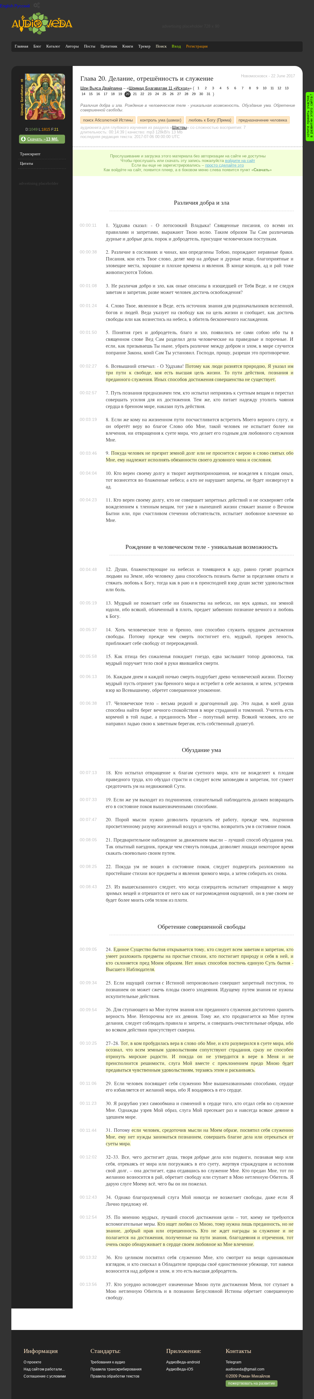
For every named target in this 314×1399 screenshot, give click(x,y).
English (6, 6)
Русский (22, 6)
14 (83, 94)
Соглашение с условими (45, 1376)
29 (194, 94)
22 (142, 94)
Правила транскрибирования (116, 1369)
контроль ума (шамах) (160, 120)
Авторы (72, 46)
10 (264, 88)
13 (287, 88)
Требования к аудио (107, 1362)
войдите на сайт (240, 160)
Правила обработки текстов (114, 1376)
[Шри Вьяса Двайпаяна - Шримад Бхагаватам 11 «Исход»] (42, 118)
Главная (21, 46)
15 (91, 94)
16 (98, 94)
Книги (127, 46)
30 (201, 94)
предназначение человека (263, 120)
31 (208, 94)
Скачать (43, 139)
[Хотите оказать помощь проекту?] (310, 116)
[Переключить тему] (36, 5)
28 (186, 94)
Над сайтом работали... (44, 1369)
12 (279, 88)
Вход (176, 46)
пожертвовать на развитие (251, 1383)
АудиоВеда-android (183, 1362)
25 (164, 94)
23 (149, 94)
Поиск (161, 46)
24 (157, 94)
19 (120, 94)
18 (113, 94)
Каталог (53, 46)
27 (179, 94)
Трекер (144, 46)
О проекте (32, 1362)
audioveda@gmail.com (245, 1369)
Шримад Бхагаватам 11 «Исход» (159, 88)
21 (135, 94)
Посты (89, 46)
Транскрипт (30, 154)
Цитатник (109, 46)
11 (272, 88)
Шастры (179, 127)
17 (105, 94)
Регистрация (197, 46)
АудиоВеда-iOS (179, 1369)
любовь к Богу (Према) (210, 120)
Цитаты (26, 163)
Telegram (233, 1362)
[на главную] (42, 33)
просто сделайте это (224, 165)
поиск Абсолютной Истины (108, 120)
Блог (37, 46)
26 (172, 94)
